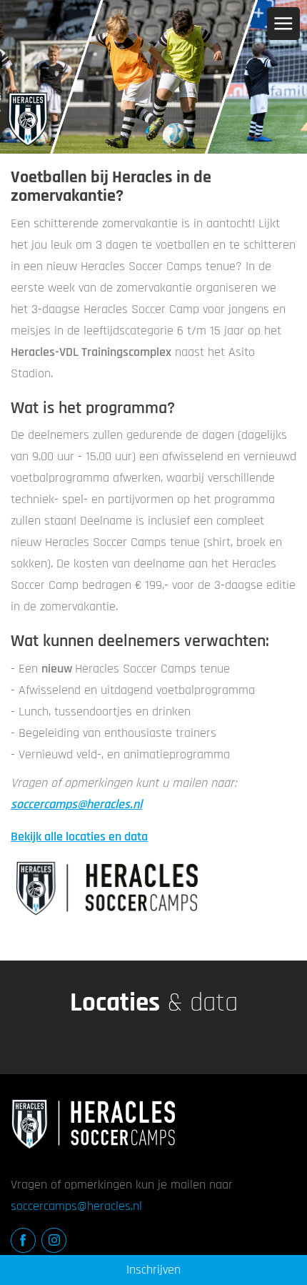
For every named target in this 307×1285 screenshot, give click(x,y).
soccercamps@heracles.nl (76, 804)
